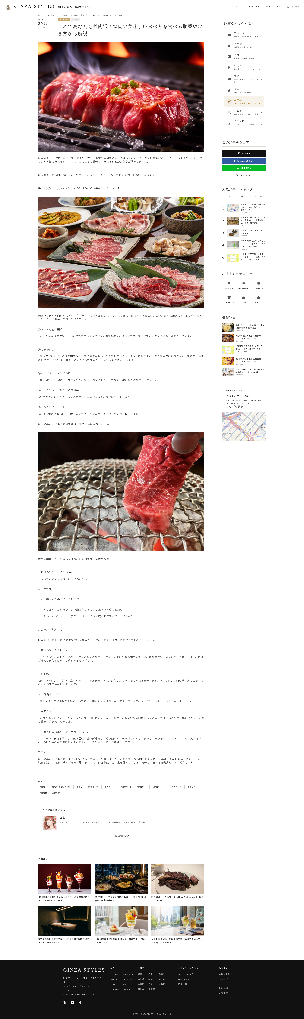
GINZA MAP (184, 979)
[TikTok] (80, 1003)
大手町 (162, 984)
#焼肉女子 (191, 787)
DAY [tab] (229, 196)
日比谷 (141, 989)
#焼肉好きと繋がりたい (60, 787)
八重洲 (162, 974)
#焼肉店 (43, 793)
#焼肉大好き (176, 787)
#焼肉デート (126, 787)
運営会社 (223, 968)
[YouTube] (73, 1003)
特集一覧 (182, 984)
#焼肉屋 (79, 787)
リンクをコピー (246, 175)
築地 (150, 974)
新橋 (150, 979)
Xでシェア (245, 153)
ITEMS (113, 984)
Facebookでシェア (245, 161)
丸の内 (162, 979)
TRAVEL (126, 989)
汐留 (150, 984)
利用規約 (223, 987)
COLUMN (254, 6)
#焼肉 (42, 787)
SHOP (279, 6)
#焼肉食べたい (159, 787)
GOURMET (52, 15)
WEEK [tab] (244, 196)
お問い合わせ (225, 974)
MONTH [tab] (259, 196)
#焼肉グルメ (142, 787)
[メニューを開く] (7, 6)
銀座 (140, 974)
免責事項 (223, 992)
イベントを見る (186, 974)
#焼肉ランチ (93, 787)
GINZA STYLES (34, 6)
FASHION (127, 979)
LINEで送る (246, 168)
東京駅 (151, 989)
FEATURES (239, 6)
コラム (75, 19)
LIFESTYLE (115, 989)
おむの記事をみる (127, 836)
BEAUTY (127, 984)
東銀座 (141, 979)
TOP (40, 15)
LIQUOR (114, 974)
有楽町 (141, 984)
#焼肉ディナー (110, 787)
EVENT (268, 6)
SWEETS (114, 979)
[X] (65, 1003)
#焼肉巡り (56, 793)
